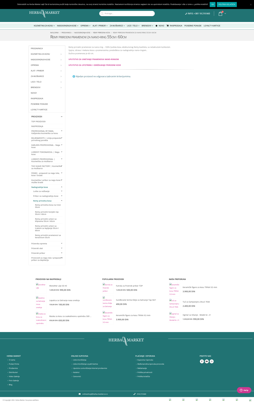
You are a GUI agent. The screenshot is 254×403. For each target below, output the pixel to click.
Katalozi (76, 372)
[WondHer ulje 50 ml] (41, 288)
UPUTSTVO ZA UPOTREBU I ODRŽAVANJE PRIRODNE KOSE (95, 65)
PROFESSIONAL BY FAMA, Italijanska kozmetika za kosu (44, 132)
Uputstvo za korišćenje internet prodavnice (90, 368)
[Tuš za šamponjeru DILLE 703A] (174, 304)
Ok (212, 4)
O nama (12, 360)
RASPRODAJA (176, 26)
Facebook (202, 361)
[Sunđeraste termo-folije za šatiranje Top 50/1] (107, 302)
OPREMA (35, 65)
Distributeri (13, 372)
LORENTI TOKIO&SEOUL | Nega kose (45, 153)
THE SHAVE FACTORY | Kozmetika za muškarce (46, 167)
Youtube (207, 361)
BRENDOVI (146, 26)
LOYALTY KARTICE (212, 26)
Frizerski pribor (38, 253)
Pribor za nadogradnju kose (45, 196)
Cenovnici (77, 376)
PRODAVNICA (37, 48)
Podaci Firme (14, 364)
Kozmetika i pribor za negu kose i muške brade (46, 181)
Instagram (212, 361)
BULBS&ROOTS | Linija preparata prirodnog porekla (46, 139)
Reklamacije (142, 368)
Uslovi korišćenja (79, 360)
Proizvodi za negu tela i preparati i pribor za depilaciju (47, 259)
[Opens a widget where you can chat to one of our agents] (244, 390)
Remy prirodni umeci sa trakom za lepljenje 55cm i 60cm (47, 228)
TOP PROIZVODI (38, 121)
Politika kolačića (143, 376)
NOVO (161, 26)
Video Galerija (14, 376)
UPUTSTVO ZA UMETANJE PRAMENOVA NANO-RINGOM (94, 59)
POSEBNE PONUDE (192, 26)
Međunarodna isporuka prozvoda (150, 364)
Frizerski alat (37, 248)
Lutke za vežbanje (41, 191)
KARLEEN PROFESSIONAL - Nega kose (45, 146)
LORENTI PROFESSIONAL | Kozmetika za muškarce (43, 160)
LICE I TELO (36, 82)
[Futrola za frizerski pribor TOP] (107, 288)
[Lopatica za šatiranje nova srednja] (41, 303)
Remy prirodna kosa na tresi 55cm (48, 206)
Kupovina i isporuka (145, 360)
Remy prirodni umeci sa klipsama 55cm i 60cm (45, 220)
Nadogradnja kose (39, 187)
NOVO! (34, 93)
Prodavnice (13, 368)
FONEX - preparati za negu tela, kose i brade (45, 174)
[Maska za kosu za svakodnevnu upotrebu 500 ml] (41, 318)
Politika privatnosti (144, 372)
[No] (250, 4)
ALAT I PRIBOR (37, 71)
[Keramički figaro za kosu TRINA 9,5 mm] (107, 317)
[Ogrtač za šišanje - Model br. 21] (174, 317)
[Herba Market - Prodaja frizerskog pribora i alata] (47, 13)
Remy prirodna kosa (42, 201)
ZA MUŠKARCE (37, 76)
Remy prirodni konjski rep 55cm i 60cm (47, 213)
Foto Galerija (14, 380)
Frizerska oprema (39, 243)
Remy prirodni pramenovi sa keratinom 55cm (48, 236)
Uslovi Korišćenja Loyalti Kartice (85, 364)
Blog (10, 385)
